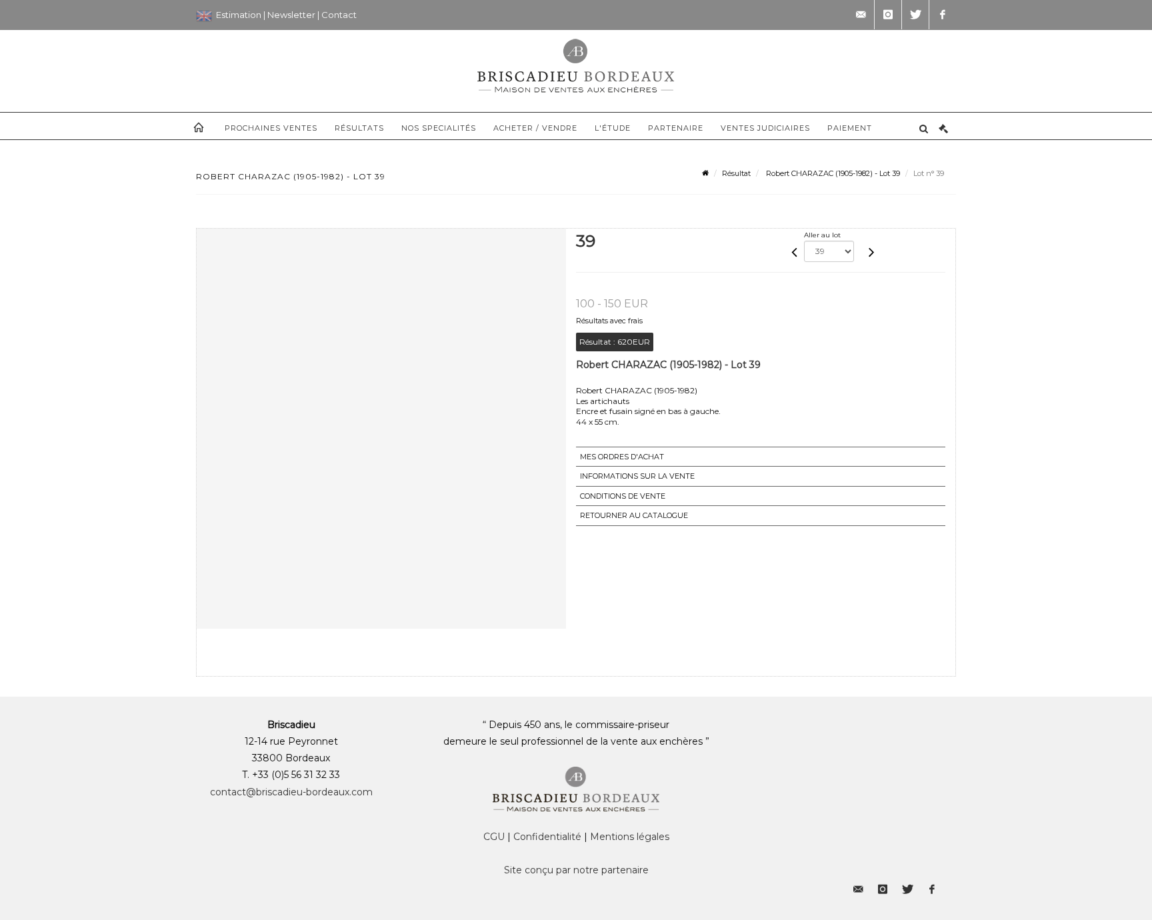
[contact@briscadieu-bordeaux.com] (860, 14)
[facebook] (942, 14)
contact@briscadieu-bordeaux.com (291, 792)
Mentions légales (629, 837)
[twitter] (915, 14)
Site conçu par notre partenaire (576, 870)
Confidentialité (547, 837)
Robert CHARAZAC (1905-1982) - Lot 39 (832, 173)
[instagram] (888, 14)
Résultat (736, 173)
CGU (494, 837)
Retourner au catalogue (634, 515)
